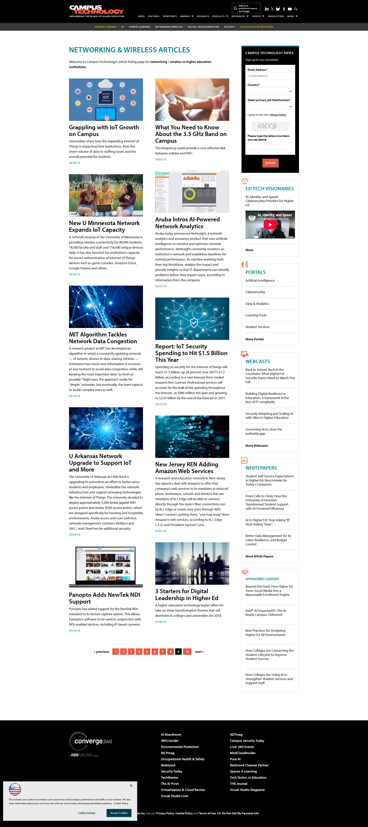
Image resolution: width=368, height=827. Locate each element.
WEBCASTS (258, 361)
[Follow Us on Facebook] (284, 9)
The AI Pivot (170, 783)
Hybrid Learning (139, 26)
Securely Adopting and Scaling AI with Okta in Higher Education (269, 415)
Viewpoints (170, 16)
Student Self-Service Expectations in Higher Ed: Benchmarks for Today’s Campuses (270, 480)
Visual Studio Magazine (247, 789)
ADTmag (236, 734)
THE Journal (238, 783)
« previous (101, 651)
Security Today (171, 771)
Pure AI (235, 759)
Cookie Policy (184, 813)
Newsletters (276, 16)
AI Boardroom (171, 734)
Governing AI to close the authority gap (264, 431)
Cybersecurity (255, 292)
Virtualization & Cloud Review (183, 789)
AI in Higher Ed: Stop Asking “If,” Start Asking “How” (268, 522)
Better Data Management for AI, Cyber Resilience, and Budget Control (268, 539)
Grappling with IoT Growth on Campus (104, 130)
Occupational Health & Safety (183, 759)
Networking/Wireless (169, 26)
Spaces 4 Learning (243, 771)
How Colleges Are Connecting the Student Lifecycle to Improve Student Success (270, 654)
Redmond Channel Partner (249, 765)
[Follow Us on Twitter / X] (272, 9)
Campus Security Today (247, 740)
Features (153, 16)
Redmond (168, 765)
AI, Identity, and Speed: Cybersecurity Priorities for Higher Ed (270, 201)
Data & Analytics (257, 303)
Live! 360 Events (242, 747)
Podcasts (218, 16)
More (290, 16)
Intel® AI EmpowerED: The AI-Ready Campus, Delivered (266, 613)
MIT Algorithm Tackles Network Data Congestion (103, 337)
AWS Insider (170, 740)
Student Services (257, 327)
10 (187, 651)
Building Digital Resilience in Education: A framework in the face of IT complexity (267, 397)
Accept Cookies (119, 812)
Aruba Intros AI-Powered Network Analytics (187, 222)
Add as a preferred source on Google (248, 8)
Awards (185, 16)
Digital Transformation (203, 26)
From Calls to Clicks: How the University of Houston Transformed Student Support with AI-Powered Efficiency (267, 502)
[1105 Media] (92, 776)
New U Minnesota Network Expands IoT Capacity (104, 226)
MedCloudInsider (242, 753)
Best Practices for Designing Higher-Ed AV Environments (266, 632)
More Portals (255, 339)
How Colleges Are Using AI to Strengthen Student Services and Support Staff (269, 679)
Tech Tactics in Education (248, 777)
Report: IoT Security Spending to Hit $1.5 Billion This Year (191, 352)
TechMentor (169, 777)
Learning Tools (256, 315)
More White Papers (260, 556)
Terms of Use (207, 813)
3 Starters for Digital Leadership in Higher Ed (187, 594)
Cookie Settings (86, 812)
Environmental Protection (180, 747)
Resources (238, 16)
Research (203, 16)
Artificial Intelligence (260, 280)
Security (229, 26)
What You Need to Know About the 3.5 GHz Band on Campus (191, 133)
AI (123, 26)
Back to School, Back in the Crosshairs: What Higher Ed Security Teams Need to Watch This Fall (270, 375)
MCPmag (167, 753)
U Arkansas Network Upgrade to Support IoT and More (100, 462)
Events (256, 16)
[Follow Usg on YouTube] (290, 9)
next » (199, 651)
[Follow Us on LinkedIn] (267, 9)
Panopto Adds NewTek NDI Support (104, 598)
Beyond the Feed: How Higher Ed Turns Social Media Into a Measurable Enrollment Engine (269, 590)
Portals (256, 272)
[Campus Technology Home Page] (97, 11)
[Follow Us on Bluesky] (278, 9)
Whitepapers (261, 467)
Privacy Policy (278, 114)
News (141, 16)
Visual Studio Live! (174, 796)
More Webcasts (257, 445)
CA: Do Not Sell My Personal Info (238, 813)
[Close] (131, 785)
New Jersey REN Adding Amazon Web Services (186, 467)
